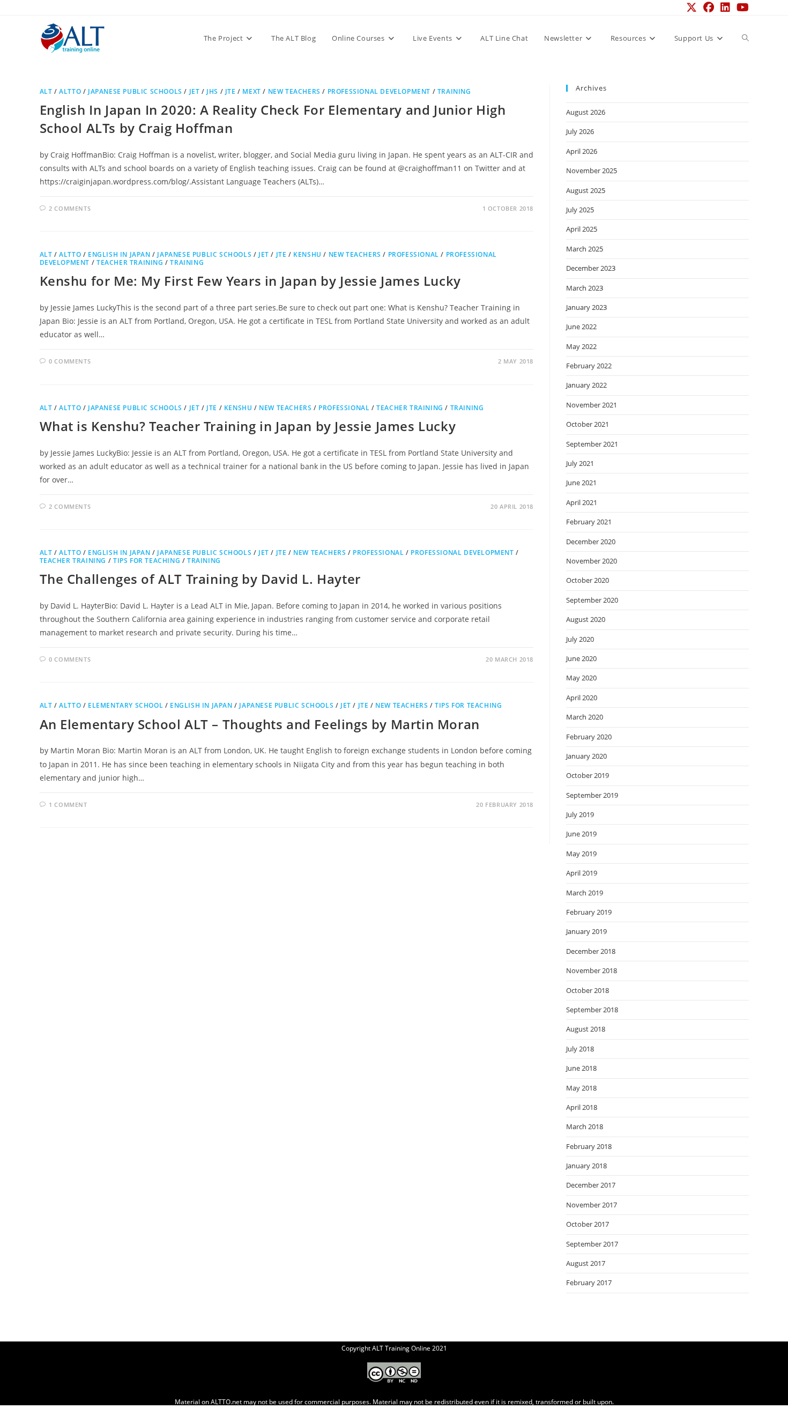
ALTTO (70, 91)
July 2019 (580, 814)
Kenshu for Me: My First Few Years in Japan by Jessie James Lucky (250, 281)
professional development (379, 91)
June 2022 (581, 326)
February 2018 (589, 1146)
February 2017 (589, 1282)
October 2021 (587, 424)
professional (413, 254)
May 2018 (581, 1088)
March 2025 (584, 249)
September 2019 (592, 795)
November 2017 (591, 1205)
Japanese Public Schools (135, 91)
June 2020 (581, 658)
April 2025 (581, 229)
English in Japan (119, 254)
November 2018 (591, 970)
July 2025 (580, 209)
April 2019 (581, 873)
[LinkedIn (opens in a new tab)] (725, 7)
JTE (230, 91)
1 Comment (68, 804)
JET (194, 91)
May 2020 (581, 678)
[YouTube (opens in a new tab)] (741, 7)
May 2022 (581, 346)
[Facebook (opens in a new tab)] (708, 7)
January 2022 (586, 385)
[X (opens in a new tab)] (691, 7)
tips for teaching (146, 560)
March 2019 (584, 893)
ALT (46, 91)
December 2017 (590, 1185)
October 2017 (587, 1224)
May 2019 (581, 853)
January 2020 (586, 756)
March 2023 (584, 288)
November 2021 (591, 405)
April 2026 (581, 151)
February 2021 (589, 522)
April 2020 (581, 697)
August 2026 (585, 112)
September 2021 (592, 444)
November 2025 (591, 170)
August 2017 (585, 1263)
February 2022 (589, 365)
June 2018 (581, 1068)
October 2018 (587, 990)
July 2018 (580, 1049)
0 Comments (70, 361)
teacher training (129, 262)
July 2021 (580, 463)
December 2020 (590, 541)
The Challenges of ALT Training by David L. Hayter (200, 579)
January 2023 (586, 307)
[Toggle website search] (745, 38)
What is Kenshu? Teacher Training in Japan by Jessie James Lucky (248, 426)
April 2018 (581, 1107)
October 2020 (587, 580)
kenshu (307, 254)
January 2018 (586, 1165)
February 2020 (589, 737)
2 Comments (70, 208)
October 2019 (587, 775)
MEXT (251, 91)
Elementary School (125, 705)
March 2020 (584, 717)
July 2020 (580, 639)
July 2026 (580, 131)
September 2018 (592, 1009)
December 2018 (590, 951)
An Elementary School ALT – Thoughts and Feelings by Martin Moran (260, 724)
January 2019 (586, 931)
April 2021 (581, 502)
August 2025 (585, 190)
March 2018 (584, 1126)
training (454, 91)
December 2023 (590, 268)
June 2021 (581, 482)
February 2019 (589, 912)
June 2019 (581, 834)
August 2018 (585, 1029)
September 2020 (592, 600)
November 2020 (591, 561)
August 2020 (585, 619)
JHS (212, 91)
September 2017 (592, 1244)
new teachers (294, 91)
